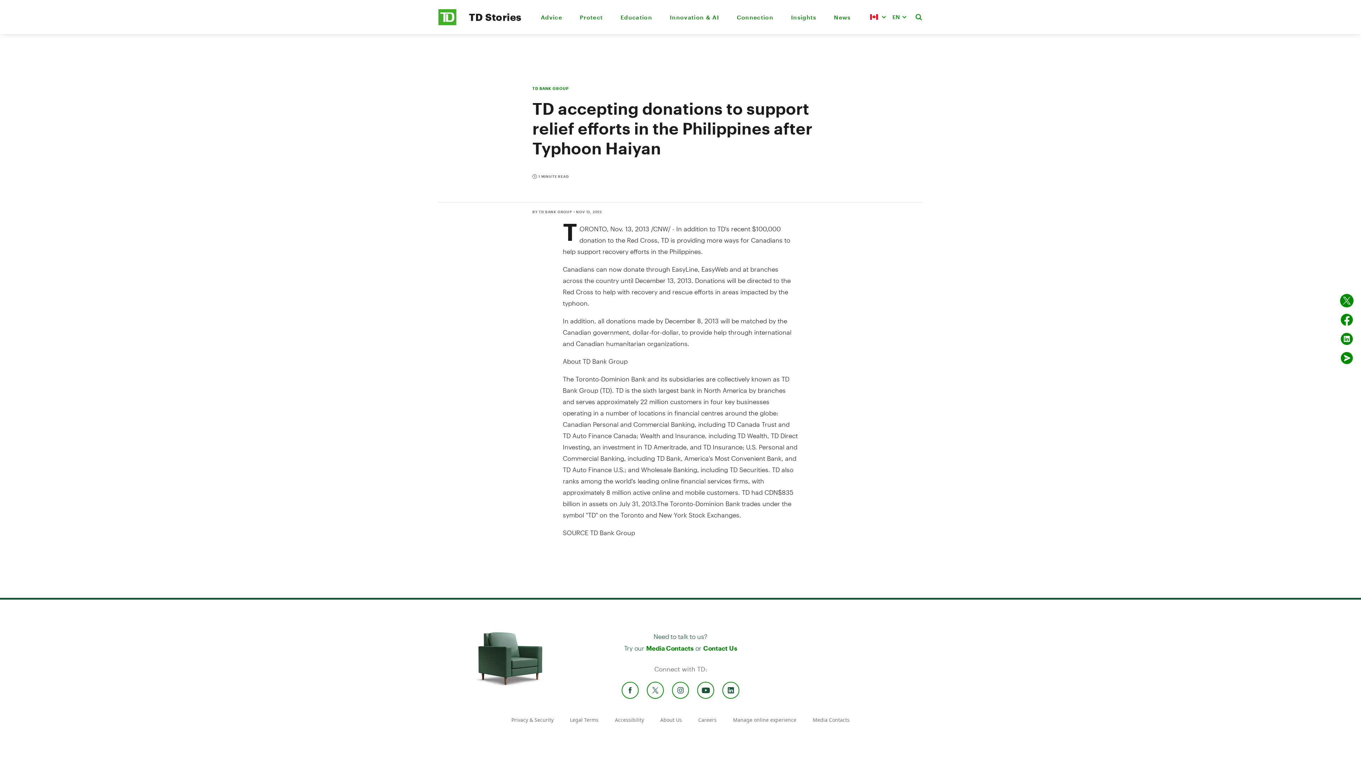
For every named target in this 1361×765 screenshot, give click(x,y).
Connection (755, 17)
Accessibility (629, 719)
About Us (671, 719)
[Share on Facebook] (1346, 319)
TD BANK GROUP (550, 88)
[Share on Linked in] (1346, 338)
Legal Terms (584, 719)
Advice (551, 17)
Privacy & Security (532, 719)
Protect (591, 17)
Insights (804, 17)
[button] (878, 17)
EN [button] (896, 16)
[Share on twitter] (1346, 300)
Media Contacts (670, 648)
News (842, 17)
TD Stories (495, 17)
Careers (707, 719)
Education (636, 17)
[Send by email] (1346, 358)
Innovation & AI (694, 17)
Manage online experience (764, 719)
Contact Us (720, 648)
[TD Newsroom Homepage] (447, 23)
